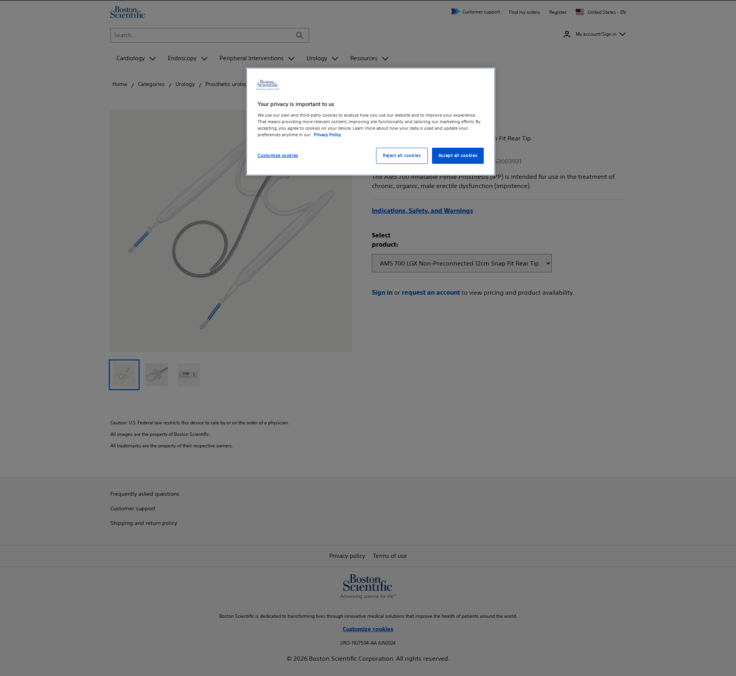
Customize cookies (278, 155)
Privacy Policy (327, 135)
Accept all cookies (458, 155)
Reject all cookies (402, 155)
